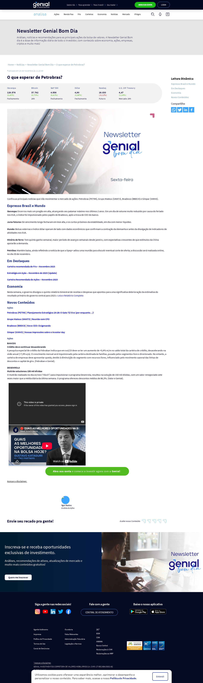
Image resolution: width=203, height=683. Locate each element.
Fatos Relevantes (71, 634)
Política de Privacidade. (123, 678)
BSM (98, 633)
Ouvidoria (69, 629)
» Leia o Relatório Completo (70, 295)
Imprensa (37, 634)
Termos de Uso (39, 644)
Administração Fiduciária (75, 639)
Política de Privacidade (43, 639)
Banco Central (102, 645)
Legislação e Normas (73, 644)
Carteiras (89, 14)
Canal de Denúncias (41, 648)
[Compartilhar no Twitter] (179, 109)
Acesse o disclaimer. (17, 481)
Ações (56, 14)
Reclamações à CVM (104, 649)
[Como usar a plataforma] (167, 14)
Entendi (160, 676)
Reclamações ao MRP (104, 653)
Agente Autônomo (41, 629)
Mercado (126, 14)
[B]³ (97, 629)
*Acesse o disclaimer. (42, 663)
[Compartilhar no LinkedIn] (185, 109)
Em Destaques (178, 88)
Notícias (114, 14)
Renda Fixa (68, 14)
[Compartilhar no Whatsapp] (173, 109)
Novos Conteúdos (180, 97)
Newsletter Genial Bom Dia (40, 64)
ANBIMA (99, 641)
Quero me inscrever (18, 577)
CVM (98, 637)
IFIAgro (137, 14)
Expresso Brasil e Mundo (183, 83)
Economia (102, 14)
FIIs (79, 14)
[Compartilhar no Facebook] (191, 109)
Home (11, 64)
